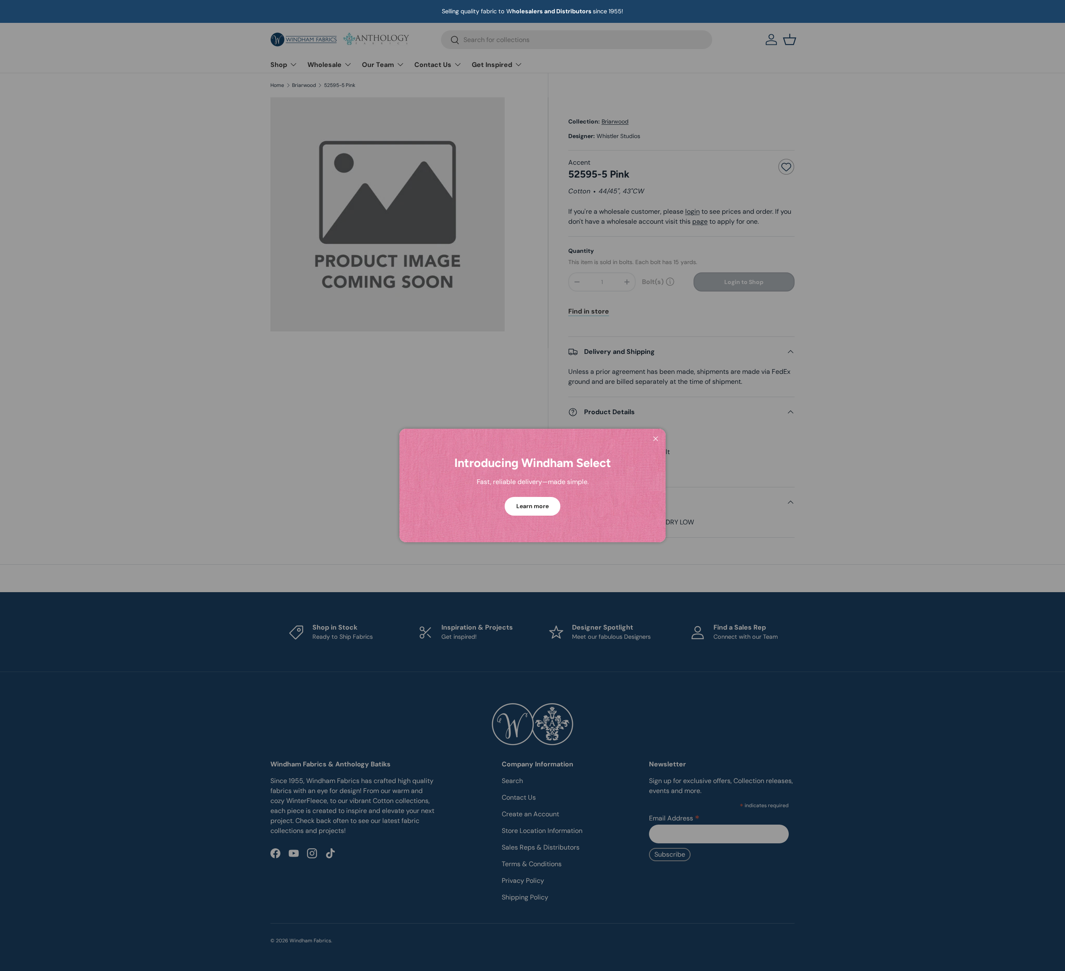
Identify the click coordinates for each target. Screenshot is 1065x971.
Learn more (532, 506)
